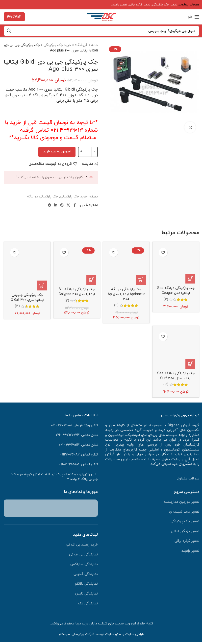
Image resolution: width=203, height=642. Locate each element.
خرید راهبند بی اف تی (82, 544)
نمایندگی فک (88, 603)
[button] (190, 279)
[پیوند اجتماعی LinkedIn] (56, 205)
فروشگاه (81, 45)
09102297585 (69, 464)
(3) (17, 306)
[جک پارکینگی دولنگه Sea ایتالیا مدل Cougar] (175, 265)
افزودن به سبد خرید (57, 151)
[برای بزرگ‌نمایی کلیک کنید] (190, 127)
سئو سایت (113, 634)
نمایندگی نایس (86, 593)
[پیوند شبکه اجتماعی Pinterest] (62, 205)
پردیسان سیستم (71, 634)
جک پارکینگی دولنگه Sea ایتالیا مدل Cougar (176, 290)
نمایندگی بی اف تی (83, 554)
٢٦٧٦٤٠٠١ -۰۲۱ (61, 425)
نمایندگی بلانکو (86, 583)
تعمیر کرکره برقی (139, 5)
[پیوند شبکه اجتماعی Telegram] (49, 205)
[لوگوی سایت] (101, 16)
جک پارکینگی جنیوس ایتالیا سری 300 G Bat (27, 297)
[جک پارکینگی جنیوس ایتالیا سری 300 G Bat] (27, 268)
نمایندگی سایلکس (84, 564)
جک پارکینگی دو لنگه (42, 196)
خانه (94, 45)
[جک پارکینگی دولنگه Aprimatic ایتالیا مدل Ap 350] (126, 265)
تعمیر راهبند (119, 5)
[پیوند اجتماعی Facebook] (74, 205)
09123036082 (69, 454)
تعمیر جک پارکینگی (164, 5)
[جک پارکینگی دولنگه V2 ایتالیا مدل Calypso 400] (76, 265)
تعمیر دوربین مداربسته (181, 501)
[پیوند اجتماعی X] (68, 205)
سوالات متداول (188, 478)
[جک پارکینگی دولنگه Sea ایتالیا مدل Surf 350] (175, 349)
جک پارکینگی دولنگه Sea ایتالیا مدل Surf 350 (176, 376)
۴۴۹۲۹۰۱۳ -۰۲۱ (69, 445)
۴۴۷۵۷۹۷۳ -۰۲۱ (67, 435)
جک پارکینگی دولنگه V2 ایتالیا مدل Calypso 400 (77, 292)
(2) (166, 299)
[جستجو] (9, 31)
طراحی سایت (134, 634)
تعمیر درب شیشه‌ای (184, 511)
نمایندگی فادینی (86, 574)
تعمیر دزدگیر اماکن (185, 531)
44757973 (14, 17)
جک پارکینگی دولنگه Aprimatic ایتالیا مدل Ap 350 (126, 294)
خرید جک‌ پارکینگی (57, 45)
